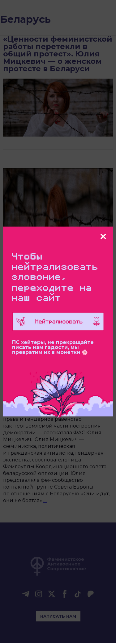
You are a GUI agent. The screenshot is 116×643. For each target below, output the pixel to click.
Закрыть (103, 236)
